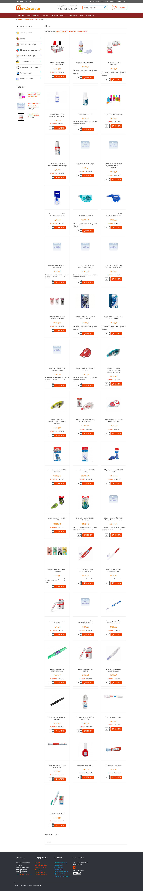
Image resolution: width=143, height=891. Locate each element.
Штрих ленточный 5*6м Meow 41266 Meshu (57, 318)
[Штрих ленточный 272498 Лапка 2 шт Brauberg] (85, 246)
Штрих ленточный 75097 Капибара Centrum (57, 369)
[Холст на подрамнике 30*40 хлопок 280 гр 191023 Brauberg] (21, 96)
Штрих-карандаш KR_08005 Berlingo (57, 718)
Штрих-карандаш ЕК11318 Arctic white (85, 718)
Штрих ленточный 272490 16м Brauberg (57, 266)
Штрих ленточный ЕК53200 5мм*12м (85, 519)
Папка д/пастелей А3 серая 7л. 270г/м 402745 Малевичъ (34, 105)
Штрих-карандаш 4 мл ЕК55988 (57, 622)
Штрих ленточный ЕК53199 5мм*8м (57, 519)
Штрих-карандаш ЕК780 (113, 765)
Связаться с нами (41, 875)
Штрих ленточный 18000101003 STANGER (85, 215)
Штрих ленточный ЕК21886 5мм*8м (85, 471)
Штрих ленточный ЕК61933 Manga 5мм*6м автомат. (113, 519)
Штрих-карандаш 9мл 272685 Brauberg (113, 670)
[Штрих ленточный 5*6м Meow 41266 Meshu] (57, 301)
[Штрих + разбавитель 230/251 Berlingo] (57, 47)
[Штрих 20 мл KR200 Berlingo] (113, 98)
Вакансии (38, 870)
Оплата (112, 1)
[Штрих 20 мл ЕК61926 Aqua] (85, 145)
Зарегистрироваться (30, 1)
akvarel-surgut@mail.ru (23, 874)
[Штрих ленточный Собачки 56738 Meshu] (57, 551)
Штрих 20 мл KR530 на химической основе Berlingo (57, 165)
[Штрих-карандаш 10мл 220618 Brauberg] (85, 554)
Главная (21, 15)
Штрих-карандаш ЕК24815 (113, 717)
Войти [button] (21, 1)
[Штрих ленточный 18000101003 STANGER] (85, 198)
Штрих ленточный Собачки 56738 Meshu (57, 570)
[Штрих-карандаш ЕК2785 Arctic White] (57, 745)
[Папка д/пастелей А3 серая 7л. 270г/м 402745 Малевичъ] (21, 106)
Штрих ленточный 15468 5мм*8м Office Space (57, 215)
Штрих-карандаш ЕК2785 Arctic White (57, 766)
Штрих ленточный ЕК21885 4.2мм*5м (57, 471)
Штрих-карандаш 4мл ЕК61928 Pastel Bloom (85, 622)
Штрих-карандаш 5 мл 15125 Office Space (113, 622)
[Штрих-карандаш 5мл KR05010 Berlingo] (57, 653)
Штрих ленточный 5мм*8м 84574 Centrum (113, 318)
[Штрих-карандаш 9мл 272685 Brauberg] (113, 653)
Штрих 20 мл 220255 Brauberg (113, 64)
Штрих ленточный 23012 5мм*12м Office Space (113, 215)
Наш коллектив (40, 872)
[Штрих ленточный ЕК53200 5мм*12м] (85, 502)
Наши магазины (57, 15)
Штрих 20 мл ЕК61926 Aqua (85, 164)
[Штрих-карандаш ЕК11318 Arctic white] (85, 701)
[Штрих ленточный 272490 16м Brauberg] (57, 246)
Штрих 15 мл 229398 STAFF (85, 63)
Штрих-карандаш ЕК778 (85, 765)
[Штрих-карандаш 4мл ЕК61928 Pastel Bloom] (85, 602)
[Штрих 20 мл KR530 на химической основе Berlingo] (57, 148)
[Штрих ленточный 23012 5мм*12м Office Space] (113, 198)
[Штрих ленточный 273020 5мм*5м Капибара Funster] (113, 246)
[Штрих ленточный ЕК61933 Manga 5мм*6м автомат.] (113, 499)
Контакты (90, 15)
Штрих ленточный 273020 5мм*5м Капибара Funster (113, 266)
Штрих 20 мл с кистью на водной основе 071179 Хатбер (113, 166)
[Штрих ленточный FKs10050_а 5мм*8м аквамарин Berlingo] (113, 352)
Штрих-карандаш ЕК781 (57, 813)
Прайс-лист (72, 15)
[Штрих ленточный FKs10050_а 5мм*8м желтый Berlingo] (57, 404)
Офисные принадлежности (32, 19)
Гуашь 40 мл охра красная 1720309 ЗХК (34, 115)
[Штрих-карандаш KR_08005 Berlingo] (57, 701)
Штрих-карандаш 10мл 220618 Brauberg (85, 570)
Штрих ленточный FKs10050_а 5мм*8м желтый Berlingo (57, 422)
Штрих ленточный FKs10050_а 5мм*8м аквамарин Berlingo (113, 370)
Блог (81, 15)
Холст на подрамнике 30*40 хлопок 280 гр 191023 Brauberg (34, 94)
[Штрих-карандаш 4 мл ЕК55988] (57, 605)
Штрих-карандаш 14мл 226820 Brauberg (113, 570)
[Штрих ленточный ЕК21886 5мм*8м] (85, 454)
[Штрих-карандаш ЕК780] (113, 750)
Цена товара (72, 31)
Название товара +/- (62, 31)
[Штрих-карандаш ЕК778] (85, 750)
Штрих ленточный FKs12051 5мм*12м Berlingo (85, 421)
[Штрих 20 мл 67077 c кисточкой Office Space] (57, 97)
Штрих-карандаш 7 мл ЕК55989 (85, 670)
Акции (45, 15)
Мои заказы (104, 1)
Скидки (124, 1)
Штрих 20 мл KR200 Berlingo (113, 114)
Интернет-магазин (33, 15)
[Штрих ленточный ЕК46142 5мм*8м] (113, 454)
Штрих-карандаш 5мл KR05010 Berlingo (57, 670)
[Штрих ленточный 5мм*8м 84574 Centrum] (113, 301)
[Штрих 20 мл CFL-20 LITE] (85, 98)
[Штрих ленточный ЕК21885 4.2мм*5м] (57, 454)
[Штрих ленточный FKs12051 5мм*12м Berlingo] (85, 404)
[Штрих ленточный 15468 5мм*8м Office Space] (57, 198)
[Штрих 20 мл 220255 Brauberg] (113, 47)
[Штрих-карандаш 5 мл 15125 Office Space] (113, 605)
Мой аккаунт (96, 1)
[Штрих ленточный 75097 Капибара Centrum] (57, 349)
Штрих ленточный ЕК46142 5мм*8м (113, 471)
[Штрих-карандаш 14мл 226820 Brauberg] (113, 554)
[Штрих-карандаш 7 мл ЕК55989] (85, 653)
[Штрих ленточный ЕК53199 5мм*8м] (57, 502)
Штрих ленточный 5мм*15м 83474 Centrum (85, 318)
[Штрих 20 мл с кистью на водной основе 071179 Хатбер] (113, 145)
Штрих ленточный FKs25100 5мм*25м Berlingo (113, 421)
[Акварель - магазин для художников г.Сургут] (28, 7)
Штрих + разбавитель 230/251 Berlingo (57, 64)
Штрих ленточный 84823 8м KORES (85, 369)
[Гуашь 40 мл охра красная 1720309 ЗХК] (21, 117)
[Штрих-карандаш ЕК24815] (113, 696)
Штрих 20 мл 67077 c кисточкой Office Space (57, 115)
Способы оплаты (40, 867)
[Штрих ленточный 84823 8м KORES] (85, 352)
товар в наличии (82, 31)
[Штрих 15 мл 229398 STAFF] (85, 47)
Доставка (118, 1)
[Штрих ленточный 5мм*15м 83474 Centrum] (85, 301)
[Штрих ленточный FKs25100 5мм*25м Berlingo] (113, 404)
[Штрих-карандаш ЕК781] (57, 798)
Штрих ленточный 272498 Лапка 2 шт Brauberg (85, 266)
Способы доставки (41, 865)
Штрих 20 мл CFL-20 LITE (85, 114)
